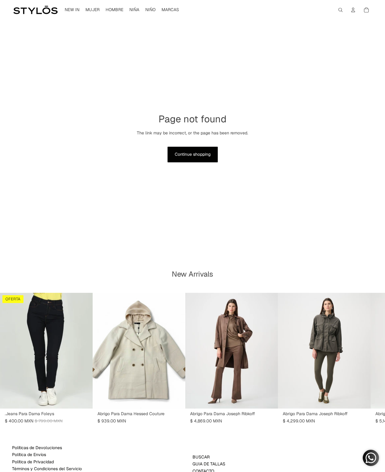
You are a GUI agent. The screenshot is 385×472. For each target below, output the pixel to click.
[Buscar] (340, 10)
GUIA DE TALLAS (208, 464)
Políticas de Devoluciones (37, 447)
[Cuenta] (353, 10)
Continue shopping (193, 154)
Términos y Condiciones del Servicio (47, 468)
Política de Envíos (29, 454)
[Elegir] (83, 399)
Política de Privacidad (33, 461)
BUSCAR (201, 457)
